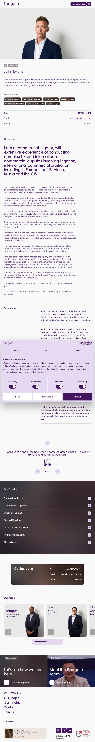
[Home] (37, 4)
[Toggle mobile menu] (89, 4)
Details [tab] (48, 350)
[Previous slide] (37, 471)
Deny (17, 397)
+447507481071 (65, 569)
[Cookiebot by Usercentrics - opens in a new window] (81, 343)
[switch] (35, 387)
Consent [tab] (16, 350)
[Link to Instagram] (64, 730)
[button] (45, 471)
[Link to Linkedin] (58, 730)
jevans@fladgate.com (65, 574)
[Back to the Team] (5, 65)
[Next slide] (57, 471)
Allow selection (47, 397)
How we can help (78, 4)
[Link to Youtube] (69, 730)
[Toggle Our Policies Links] (47, 721)
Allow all (77, 397)
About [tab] (78, 350)
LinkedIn (65, 579)
